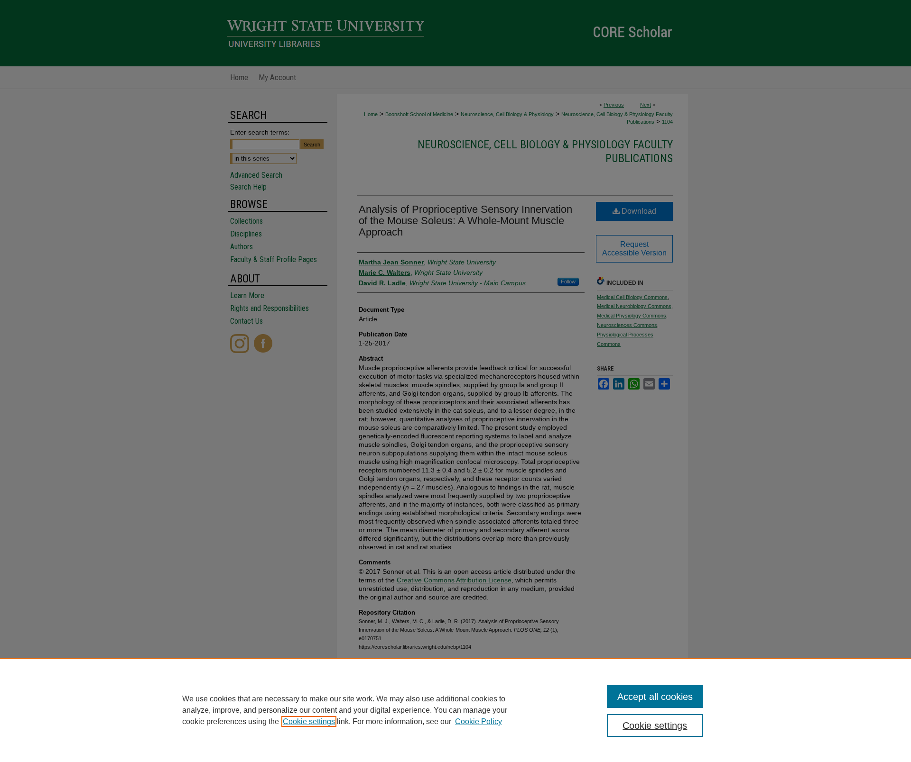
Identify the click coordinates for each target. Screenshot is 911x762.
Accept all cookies (655, 696)
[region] (455, 710)
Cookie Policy (478, 721)
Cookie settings (309, 721)
